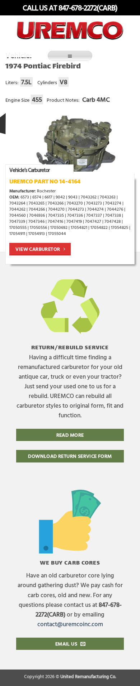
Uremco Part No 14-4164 (45, 182)
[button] (70, 56)
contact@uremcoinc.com (70, 623)
